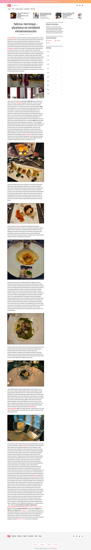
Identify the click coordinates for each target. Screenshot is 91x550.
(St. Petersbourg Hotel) (36, 506)
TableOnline (42, 544)
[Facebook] (77, 5)
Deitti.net (35, 544)
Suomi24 (49, 544)
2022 (48, 64)
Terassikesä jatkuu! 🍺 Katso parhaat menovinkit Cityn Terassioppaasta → (45, 1)
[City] (8, 536)
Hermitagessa (10, 48)
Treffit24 (55, 544)
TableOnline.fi (24, 510)
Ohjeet (36, 536)
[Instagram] (80, 5)
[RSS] (82, 536)
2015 (48, 93)
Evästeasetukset (54, 548)
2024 (48, 55)
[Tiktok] (82, 5)
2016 (48, 89)
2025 (48, 51)
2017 (48, 85)
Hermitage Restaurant (12, 37)
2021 (48, 68)
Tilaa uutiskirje (30, 536)
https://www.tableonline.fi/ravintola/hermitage (17, 506)
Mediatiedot (19, 536)
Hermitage (24, 445)
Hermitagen (18, 103)
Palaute (40, 536)
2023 (48, 60)
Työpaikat (25, 536)
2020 (48, 72)
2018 (48, 81)
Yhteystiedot (14, 536)
